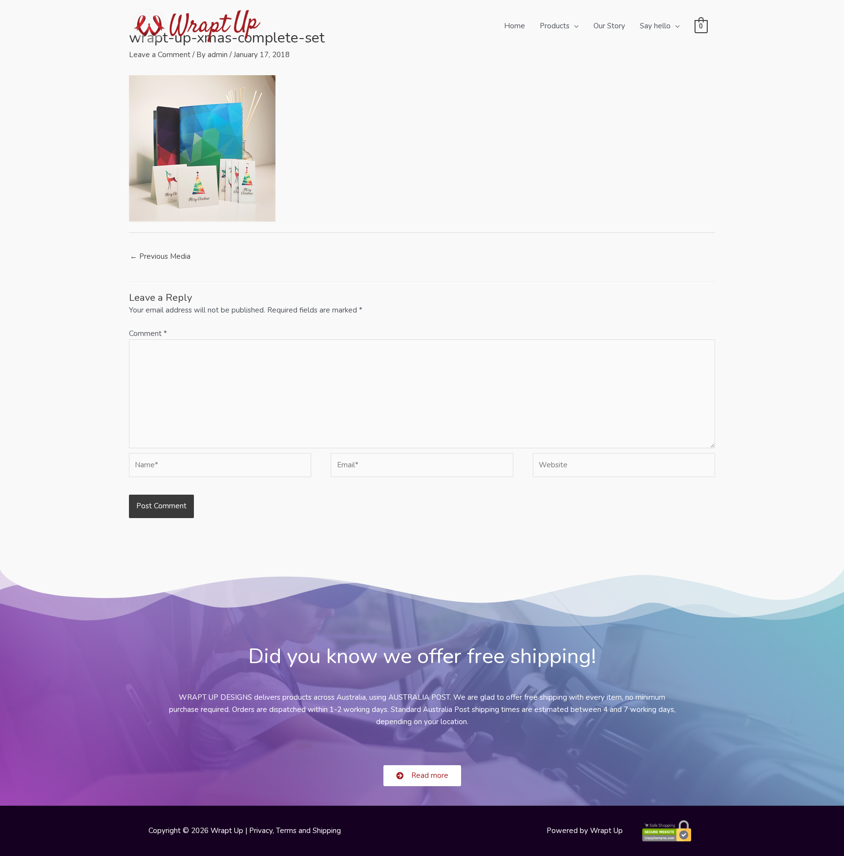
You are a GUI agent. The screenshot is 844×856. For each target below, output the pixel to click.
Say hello (655, 26)
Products (555, 26)
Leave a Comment (159, 55)
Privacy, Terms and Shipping (295, 830)
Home (514, 26)
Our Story (609, 26)
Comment (148, 333)
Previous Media (160, 256)
